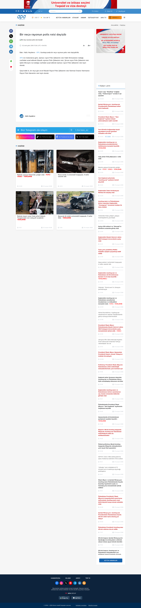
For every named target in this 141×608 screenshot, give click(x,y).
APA (38, 52)
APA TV (103, 18)
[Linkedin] (28, 11)
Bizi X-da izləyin (83, 137)
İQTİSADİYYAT (93, 18)
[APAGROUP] (70, 593)
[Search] (79, 11)
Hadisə (122, 25)
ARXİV (78, 578)
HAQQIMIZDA (55, 578)
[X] (21, 11)
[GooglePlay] (64, 598)
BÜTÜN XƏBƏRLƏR (63, 18)
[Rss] (31, 11)
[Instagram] (18, 11)
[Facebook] (16, 11)
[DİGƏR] (123, 17)
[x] (66, 583)
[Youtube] (24, 11)
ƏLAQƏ (67, 578)
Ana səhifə (114, 25)
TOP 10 (87, 578)
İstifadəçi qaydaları (81, 605)
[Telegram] (26, 11)
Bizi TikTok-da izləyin (46, 137)
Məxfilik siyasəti (92, 605)
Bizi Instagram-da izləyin (27, 137)
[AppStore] (76, 598)
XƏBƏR (83, 18)
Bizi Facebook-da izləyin (66, 137)
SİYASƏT (75, 18)
